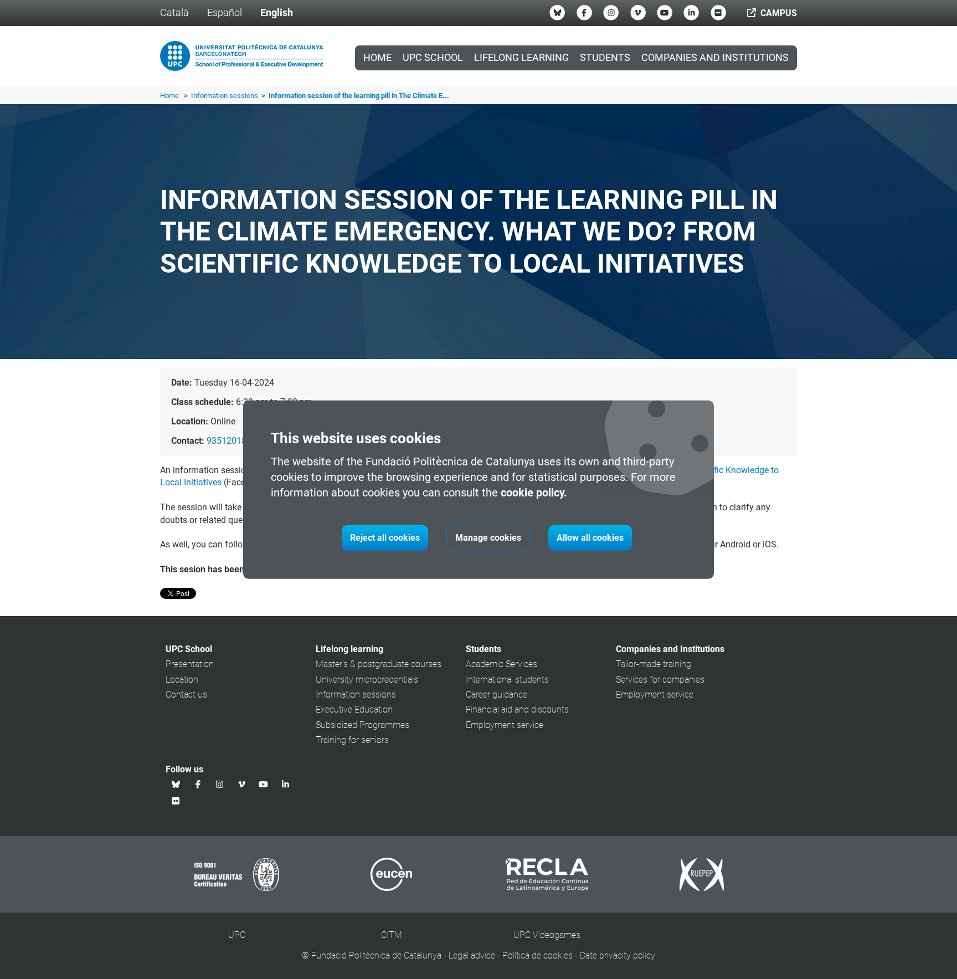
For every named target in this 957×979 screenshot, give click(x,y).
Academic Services (501, 664)
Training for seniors (352, 740)
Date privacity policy (617, 955)
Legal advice (472, 955)
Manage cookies (488, 537)
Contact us (186, 694)
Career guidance (496, 694)
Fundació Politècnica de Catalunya (376, 955)
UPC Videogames (546, 935)
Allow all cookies (590, 537)
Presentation (190, 664)
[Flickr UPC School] (718, 12)
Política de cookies (537, 955)
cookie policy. (534, 492)
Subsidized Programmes (362, 725)
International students (507, 679)
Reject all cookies (385, 537)
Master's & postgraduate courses (378, 664)
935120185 (229, 440)
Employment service (504, 725)
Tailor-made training (653, 664)
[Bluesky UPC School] (557, 12)
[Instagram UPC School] (610, 12)
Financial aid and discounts (517, 709)
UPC (236, 935)
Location (182, 679)
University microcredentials (367, 679)
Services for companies (660, 679)
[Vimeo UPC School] (638, 12)
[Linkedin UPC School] (691, 12)
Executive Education (354, 709)
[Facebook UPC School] (584, 12)
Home (377, 57)
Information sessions (225, 95)
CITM (391, 935)
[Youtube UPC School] (664, 12)
